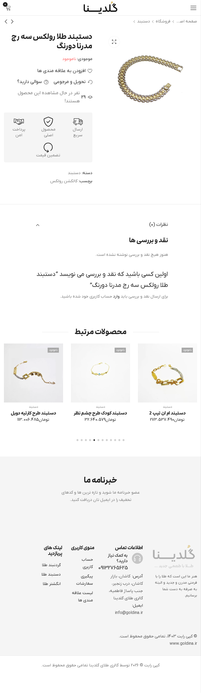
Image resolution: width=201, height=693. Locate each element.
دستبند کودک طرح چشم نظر (156, 413)
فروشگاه (163, 21)
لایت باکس (114, 41)
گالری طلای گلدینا (104, 665)
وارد (116, 296)
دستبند (143, 21)
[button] (123, 440)
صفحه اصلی (186, 21)
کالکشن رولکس (63, 181)
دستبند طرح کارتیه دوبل (89, 413)
